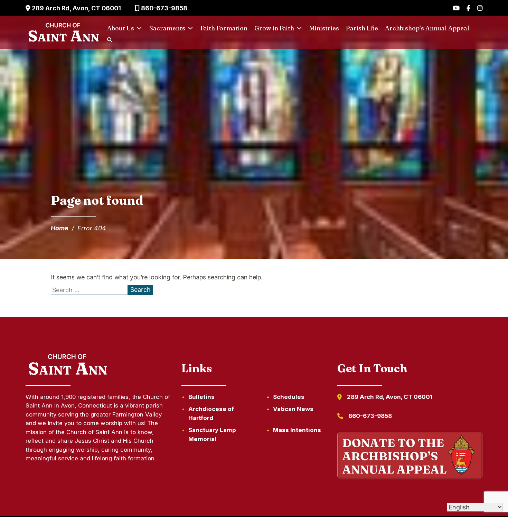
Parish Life (362, 28)
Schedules (288, 396)
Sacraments (167, 28)
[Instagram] (480, 8)
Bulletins (201, 396)
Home (59, 228)
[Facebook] (468, 8)
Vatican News (293, 408)
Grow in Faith (274, 28)
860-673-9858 (163, 8)
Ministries (324, 28)
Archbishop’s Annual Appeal (427, 28)
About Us (120, 28)
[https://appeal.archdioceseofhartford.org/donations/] (410, 456)
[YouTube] (456, 8)
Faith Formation (223, 28)
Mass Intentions (297, 430)
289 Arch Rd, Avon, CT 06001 (75, 8)
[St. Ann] (63, 32)
